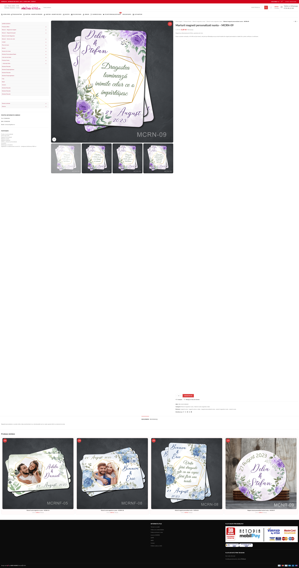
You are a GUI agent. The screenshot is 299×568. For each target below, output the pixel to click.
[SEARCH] (266, 7)
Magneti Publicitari (5, 140)
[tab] (145, 418)
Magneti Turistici (5, 138)
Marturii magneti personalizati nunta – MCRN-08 (186, 510)
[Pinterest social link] (187, 412)
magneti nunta (184, 409)
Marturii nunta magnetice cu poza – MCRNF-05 (38, 510)
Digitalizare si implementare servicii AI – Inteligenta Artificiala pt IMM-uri (18, 146)
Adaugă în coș (188, 395)
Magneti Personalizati (6, 137)
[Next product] (297, 21)
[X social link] (185, 412)
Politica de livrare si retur (157, 532)
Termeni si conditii (155, 527)
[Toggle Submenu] (46, 26)
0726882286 (6, 118)
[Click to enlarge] (54, 139)
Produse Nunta (187, 21)
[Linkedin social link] (189, 412)
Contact (153, 543)
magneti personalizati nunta (208, 409)
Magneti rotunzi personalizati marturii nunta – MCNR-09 (261, 510)
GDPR (152, 537)
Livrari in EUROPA (155, 535)
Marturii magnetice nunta (199, 21)
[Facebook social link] (183, 412)
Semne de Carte (5, 135)
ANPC (152, 540)
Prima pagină (179, 21)
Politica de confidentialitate (157, 529)
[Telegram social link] (191, 412)
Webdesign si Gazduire (7, 144)
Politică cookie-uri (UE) (156, 545)
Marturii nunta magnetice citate (214, 21)
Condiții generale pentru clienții (235, 559)
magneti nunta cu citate (194, 409)
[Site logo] (31, 7)
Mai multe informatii (230, 556)
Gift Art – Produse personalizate (9, 141)
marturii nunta (232, 409)
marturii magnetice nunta (222, 409)
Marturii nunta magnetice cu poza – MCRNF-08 (112, 510)
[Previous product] (294, 21)
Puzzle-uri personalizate (7, 134)
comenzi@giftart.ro (10, 124)
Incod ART (3, 143)
